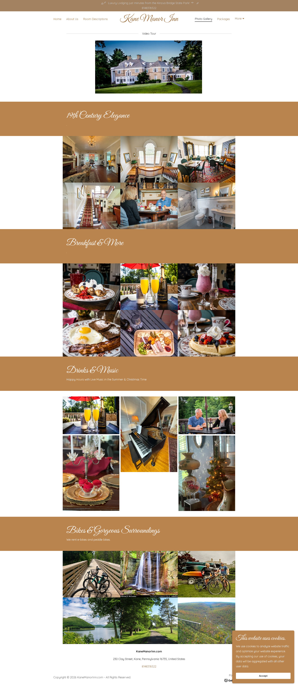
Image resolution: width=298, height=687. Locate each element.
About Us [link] (72, 19)
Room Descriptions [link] (95, 19)
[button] (240, 19)
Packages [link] (223, 19)
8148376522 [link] (149, 8)
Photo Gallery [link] (203, 19)
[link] (149, 20)
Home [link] (57, 19)
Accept (263, 675)
